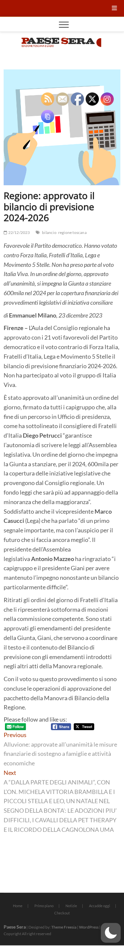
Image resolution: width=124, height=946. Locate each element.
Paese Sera (15, 927)
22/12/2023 (18, 232)
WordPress (89, 927)
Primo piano (44, 906)
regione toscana (72, 232)
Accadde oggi (99, 906)
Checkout (62, 913)
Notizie (71, 906)
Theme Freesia (63, 927)
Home (17, 906)
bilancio (49, 232)
